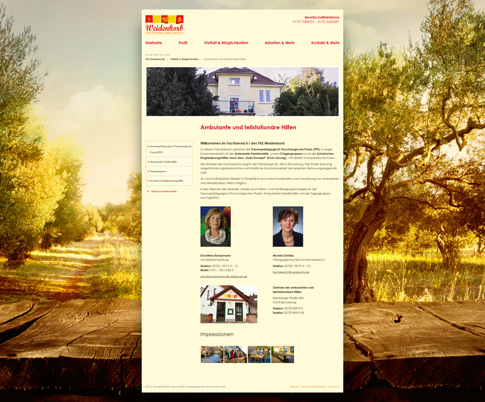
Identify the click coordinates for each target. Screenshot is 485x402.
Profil (183, 43)
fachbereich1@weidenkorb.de (291, 272)
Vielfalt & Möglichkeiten (226, 43)
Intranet (294, 386)
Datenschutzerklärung (313, 386)
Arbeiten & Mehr (280, 43)
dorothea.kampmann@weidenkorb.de (223, 276)
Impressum (334, 386)
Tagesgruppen (158, 171)
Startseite (154, 43)
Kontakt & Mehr (325, 43)
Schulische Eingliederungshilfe (166, 180)
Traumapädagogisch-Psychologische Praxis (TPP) (171, 149)
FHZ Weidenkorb (155, 59)
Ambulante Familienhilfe (163, 161)
